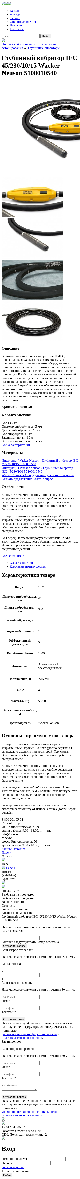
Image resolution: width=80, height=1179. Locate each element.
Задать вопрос (43, 479)
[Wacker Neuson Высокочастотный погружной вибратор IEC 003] (32, 257)
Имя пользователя (14, 1158)
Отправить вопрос (14, 1096)
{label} (6, 852)
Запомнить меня (17, 1171)
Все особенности (13, 556)
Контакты (17, 29)
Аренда (15, 14)
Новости (16, 25)
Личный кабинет (13, 849)
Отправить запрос (14, 945)
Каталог (15, 10)
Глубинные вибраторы (44, 48)
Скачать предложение (17, 479)
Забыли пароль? (13, 1167)
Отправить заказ (13, 1019)
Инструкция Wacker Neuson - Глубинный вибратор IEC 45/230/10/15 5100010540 (37, 469)
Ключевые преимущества (28, 566)
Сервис (15, 18)
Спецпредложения (23, 21)
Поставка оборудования (18, 44)
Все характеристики (16, 445)
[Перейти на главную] (6, 3)
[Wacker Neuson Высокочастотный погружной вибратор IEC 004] (32, 299)
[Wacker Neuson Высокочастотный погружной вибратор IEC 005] (32, 340)
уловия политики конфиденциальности (29, 1034)
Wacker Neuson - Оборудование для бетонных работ (38, 475)
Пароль (7, 1163)
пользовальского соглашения (22, 1038)
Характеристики (21, 562)
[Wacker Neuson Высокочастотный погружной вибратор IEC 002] (32, 216)
